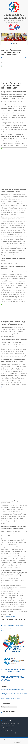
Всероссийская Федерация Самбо (14, 16)
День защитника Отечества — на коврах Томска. (12, 629)
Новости (16, 58)
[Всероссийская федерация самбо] (11, 25)
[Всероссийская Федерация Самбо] (14, 2)
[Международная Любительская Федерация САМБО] (17, 25)
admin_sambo (6, 58)
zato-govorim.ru (10, 616)
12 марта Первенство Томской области (12, 625)
